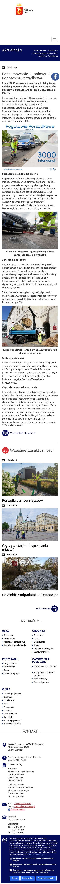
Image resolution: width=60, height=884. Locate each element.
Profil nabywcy (40, 679)
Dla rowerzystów (41, 652)
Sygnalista (8, 717)
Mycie (36, 638)
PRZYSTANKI (10, 659)
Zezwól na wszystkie (46, 878)
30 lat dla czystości (12, 724)
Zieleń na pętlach (11, 673)
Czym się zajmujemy (13, 694)
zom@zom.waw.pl (22, 803)
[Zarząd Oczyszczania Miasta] (30, 12)
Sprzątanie (8, 635)
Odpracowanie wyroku (44, 648)
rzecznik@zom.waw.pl (24, 806)
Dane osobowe (10, 714)
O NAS (6, 689)
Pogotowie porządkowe (14, 642)
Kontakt (7, 710)
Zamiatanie (39, 635)
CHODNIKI (38, 630)
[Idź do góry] (56, 872)
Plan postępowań (41, 682)
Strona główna (40, 50)
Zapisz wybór (27, 878)
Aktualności (53, 50)
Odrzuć (15, 878)
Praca (6, 704)
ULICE (5, 630)
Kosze (36, 645)
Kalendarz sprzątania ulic (15, 645)
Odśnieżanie (9, 638)
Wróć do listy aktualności (22, 433)
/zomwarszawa (17, 809)
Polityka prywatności (13, 720)
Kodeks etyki (9, 700)
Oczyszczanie (10, 663)
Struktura (8, 697)
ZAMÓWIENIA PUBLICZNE (41, 660)
